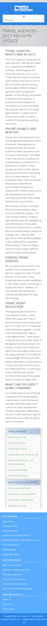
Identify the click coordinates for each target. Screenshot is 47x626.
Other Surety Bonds (18, 475)
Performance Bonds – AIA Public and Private (20, 462)
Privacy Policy (8, 608)
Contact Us (7, 604)
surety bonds (31, 73)
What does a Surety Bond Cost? (16, 570)
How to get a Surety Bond (20, 499)
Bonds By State (9, 549)
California (25, 326)
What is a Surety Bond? (19, 488)
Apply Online (8, 521)
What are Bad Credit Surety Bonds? (17, 588)
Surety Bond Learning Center (15, 584)
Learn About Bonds (11, 560)
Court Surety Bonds (17, 469)
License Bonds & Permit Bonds (23, 454)
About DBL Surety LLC (13, 594)
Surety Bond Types (17, 505)
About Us (6, 599)
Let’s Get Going (10, 516)
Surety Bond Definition (12, 574)
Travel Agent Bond (17, 448)
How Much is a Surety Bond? (22, 494)
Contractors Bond (17, 443)
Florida (12, 326)
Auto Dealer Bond (17, 437)
